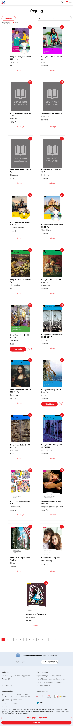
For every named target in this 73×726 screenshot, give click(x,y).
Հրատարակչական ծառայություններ (16, 676)
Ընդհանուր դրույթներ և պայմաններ (50, 682)
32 (55, 639)
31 (51, 639)
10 (42, 639)
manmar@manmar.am (13, 700)
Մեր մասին (6, 679)
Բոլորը (42, 18)
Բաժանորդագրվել (50, 662)
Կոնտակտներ (7, 685)
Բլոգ (3, 682)
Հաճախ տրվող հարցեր (45, 685)
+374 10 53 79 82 (11, 704)
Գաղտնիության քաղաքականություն (50, 679)
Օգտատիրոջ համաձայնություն (44, 711)
